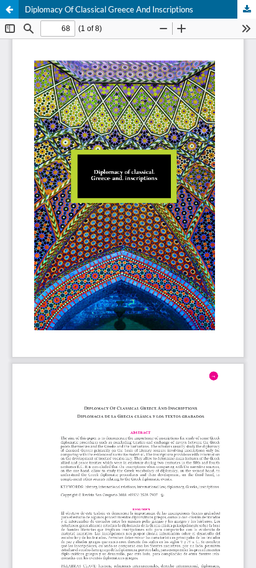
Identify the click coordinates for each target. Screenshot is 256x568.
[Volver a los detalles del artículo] (9, 9)
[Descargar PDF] (246, 9)
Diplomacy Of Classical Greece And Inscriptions (109, 9)
